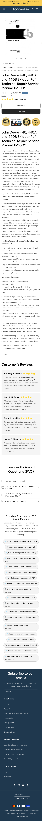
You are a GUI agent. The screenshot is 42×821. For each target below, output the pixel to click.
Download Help (9, 727)
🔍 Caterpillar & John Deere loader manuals (21, 584)
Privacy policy (35, 810)
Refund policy (11, 813)
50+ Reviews (20, 99)
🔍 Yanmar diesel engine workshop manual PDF (20, 618)
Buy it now (21, 111)
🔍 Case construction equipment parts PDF (21, 541)
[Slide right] (25, 58)
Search (6, 704)
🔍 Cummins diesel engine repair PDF (21, 598)
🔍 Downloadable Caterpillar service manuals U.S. (18, 658)
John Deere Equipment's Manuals (15, 745)
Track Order (8, 776)
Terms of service (21, 813)
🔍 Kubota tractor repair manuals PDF (21, 578)
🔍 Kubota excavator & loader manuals (21, 634)
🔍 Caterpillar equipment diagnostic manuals (18, 627)
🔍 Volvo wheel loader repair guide (21, 640)
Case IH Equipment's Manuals (14, 754)
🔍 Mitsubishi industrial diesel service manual (19, 604)
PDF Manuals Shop (12, 810)
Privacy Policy (9, 723)
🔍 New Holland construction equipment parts (20, 559)
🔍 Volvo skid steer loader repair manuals (21, 567)
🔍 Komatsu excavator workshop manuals (21, 651)
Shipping (4, 95)
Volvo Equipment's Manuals (13, 749)
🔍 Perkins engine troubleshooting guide (21, 612)
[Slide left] (16, 58)
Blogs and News (9, 732)
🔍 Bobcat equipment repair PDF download (21, 645)
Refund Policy (9, 718)
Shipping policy (32, 813)
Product (10, 67)
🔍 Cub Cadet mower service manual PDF (21, 572)
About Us (7, 709)
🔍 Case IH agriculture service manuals (21, 547)
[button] (4, 9)
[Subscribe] (35, 692)
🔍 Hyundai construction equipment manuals (18, 590)
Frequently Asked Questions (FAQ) (16, 713)
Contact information (22, 816)
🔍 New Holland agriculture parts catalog (21, 553)
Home (4, 67)
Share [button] (6, 354)
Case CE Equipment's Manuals (14, 759)
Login (6, 772)
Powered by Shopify (24, 810)
